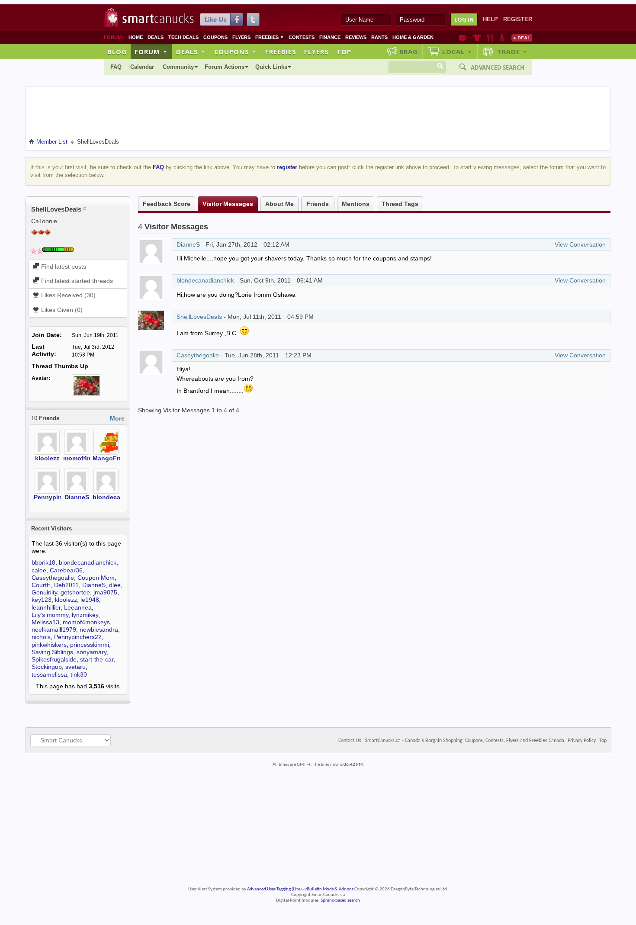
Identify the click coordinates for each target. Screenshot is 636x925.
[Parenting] (502, 38)
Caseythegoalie (53, 577)
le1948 (89, 599)
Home (135, 37)
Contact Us (349, 740)
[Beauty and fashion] (477, 38)
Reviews (355, 37)
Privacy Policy (582, 740)
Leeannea (78, 607)
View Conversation (580, 244)
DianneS (76, 497)
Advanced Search (497, 67)
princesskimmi (89, 644)
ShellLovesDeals (199, 316)
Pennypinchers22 (59, 497)
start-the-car (96, 659)
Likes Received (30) (67, 295)
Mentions (355, 203)
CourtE (41, 584)
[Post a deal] (521, 38)
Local (457, 51)
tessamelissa (49, 674)
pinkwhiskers (49, 644)
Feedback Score (166, 203)
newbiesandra (99, 629)
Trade (512, 51)
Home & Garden (413, 37)
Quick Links (271, 67)
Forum (151, 51)
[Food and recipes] (490, 38)
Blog (117, 51)
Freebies (269, 37)
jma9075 (105, 592)
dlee (115, 584)
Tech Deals (183, 37)
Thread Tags (400, 203)
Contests (302, 37)
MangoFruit (110, 458)
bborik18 (43, 562)
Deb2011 (66, 584)
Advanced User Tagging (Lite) (274, 889)
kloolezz (47, 458)
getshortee (75, 592)
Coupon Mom (96, 577)
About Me (279, 203)
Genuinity (44, 592)
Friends (317, 203)
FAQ (116, 67)
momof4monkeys (88, 458)
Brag (408, 51)
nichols (41, 636)
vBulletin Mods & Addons (329, 889)
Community (178, 67)
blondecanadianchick (87, 562)
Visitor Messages (227, 203)
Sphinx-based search (340, 900)
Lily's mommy (50, 614)
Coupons (215, 37)
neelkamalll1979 (54, 629)
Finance (329, 37)
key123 (41, 599)
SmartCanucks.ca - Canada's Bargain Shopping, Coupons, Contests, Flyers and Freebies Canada (464, 740)
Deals (156, 37)
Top (344, 51)
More (117, 418)
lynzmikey (85, 614)
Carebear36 (66, 570)
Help (490, 19)
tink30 (79, 674)
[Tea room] (463, 38)
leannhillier (46, 607)
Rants (379, 37)
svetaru (75, 666)
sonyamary (91, 652)
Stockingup (47, 666)
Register (517, 19)
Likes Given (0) (61, 309)
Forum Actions (224, 67)
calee (39, 570)
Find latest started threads (76, 280)
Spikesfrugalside (54, 659)
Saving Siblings (52, 652)
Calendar (142, 67)
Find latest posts (62, 266)
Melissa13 (45, 622)
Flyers (241, 37)
